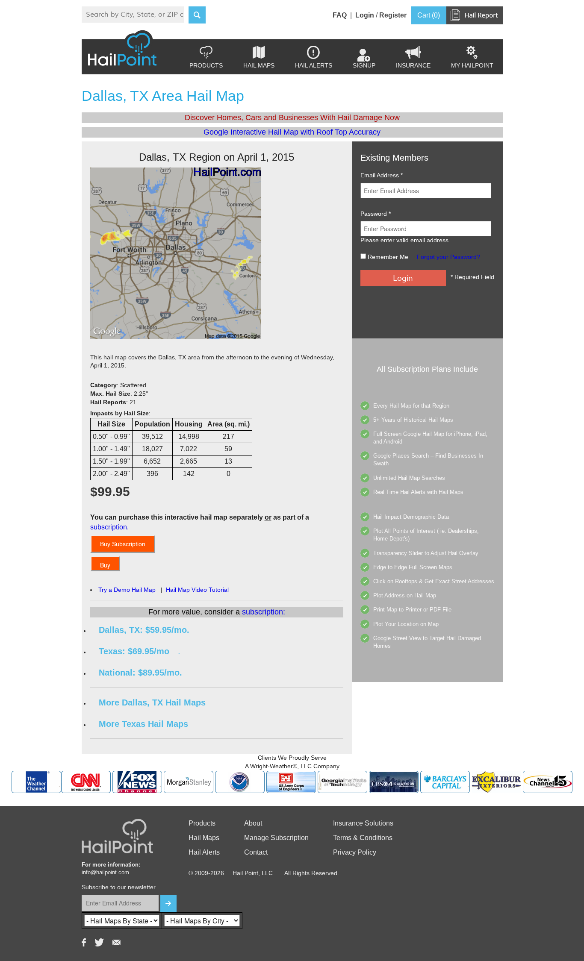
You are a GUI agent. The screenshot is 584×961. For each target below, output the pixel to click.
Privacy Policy (354, 852)
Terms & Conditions (362, 837)
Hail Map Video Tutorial (197, 589)
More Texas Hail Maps (143, 724)
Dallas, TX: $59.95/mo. (144, 630)
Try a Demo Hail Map (127, 589)
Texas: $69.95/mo (134, 651)
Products (206, 57)
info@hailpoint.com (105, 872)
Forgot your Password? (448, 256)
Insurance (413, 57)
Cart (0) (428, 15)
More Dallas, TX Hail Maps (152, 702)
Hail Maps (258, 57)
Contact (256, 852)
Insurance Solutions (363, 823)
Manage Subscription (276, 837)
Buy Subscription (122, 544)
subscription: (263, 612)
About (253, 823)
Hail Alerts (313, 57)
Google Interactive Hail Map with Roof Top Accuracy (292, 132)
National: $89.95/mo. (140, 672)
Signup (364, 65)
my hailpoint (472, 57)
